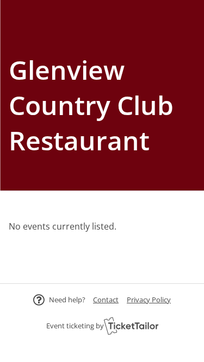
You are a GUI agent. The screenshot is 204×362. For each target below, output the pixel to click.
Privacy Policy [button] (149, 299)
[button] (106, 299)
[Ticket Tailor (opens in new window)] (131, 325)
